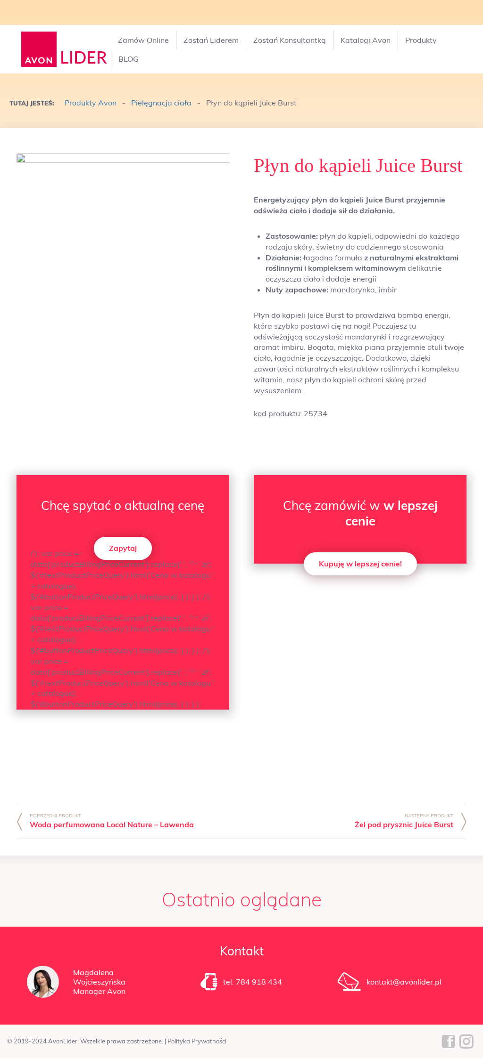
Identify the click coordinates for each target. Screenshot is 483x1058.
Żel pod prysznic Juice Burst (404, 824)
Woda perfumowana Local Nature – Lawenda (112, 824)
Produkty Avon (91, 102)
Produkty (421, 40)
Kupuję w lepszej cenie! (360, 563)
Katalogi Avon (366, 40)
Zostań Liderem (211, 40)
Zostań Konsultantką (289, 40)
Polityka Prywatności (196, 1041)
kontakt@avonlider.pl (403, 981)
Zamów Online (143, 40)
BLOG (128, 59)
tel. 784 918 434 (252, 981)
